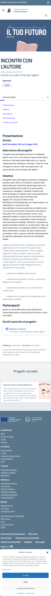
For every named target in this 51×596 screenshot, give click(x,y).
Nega (25, 581)
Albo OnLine (5, 518)
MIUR (3, 433)
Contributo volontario (9, 494)
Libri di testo (5, 486)
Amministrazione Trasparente (12, 516)
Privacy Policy (30, 593)
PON (2, 521)
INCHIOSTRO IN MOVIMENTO (17, 385)
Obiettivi (6, 109)
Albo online (33, 533)
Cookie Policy (21, 593)
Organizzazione (7, 458)
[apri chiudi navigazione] (3, 10)
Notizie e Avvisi (7, 505)
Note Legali (40, 541)
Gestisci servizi (6, 569)
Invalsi (3, 439)
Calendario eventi (7, 511)
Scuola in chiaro (7, 524)
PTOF (3, 461)
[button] (47, 552)
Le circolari (5, 508)
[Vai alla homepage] (9, 10)
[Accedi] (48, 2)
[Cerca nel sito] (46, 15)
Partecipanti (7, 113)
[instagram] (11, 546)
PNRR (3, 527)
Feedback (28, 541)
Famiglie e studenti (8, 472)
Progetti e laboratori (8, 491)
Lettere (6, 85)
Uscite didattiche (7, 497)
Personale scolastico (9, 469)
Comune (4, 442)
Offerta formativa (7, 489)
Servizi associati (9, 118)
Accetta (25, 575)
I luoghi (3, 453)
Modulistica (5, 475)
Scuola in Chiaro (7, 436)
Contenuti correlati (10, 122)
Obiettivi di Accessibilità (11, 541)
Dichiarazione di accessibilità (27, 537)
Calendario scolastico (9, 483)
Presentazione (8, 105)
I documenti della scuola (10, 455)
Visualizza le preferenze (25, 588)
